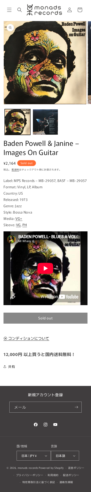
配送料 (15, 169)
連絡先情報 (66, 482)
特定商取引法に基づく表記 (38, 482)
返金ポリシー (76, 468)
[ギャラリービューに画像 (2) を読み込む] (45, 122)
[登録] (76, 407)
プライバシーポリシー (29, 475)
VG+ (18, 218)
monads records (28, 468)
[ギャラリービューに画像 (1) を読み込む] (17, 122)
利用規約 (53, 475)
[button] (9, 10)
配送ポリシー (71, 475)
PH (24, 224)
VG (18, 224)
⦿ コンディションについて (26, 338)
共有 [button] (11, 366)
